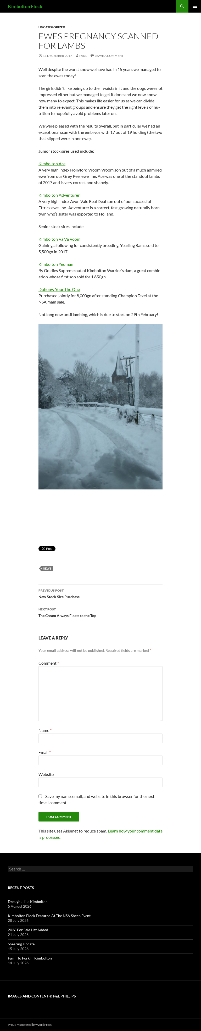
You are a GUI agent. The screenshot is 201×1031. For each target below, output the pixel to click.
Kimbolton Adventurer (59, 194)
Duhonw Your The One (59, 289)
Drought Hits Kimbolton (28, 901)
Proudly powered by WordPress (30, 1025)
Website (46, 774)
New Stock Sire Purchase (59, 593)
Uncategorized (51, 27)
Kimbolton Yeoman (55, 264)
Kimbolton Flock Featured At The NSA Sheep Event (49, 915)
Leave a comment (109, 56)
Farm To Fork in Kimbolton (30, 958)
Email (44, 752)
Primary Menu (194, 6)
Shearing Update (21, 944)
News (47, 568)
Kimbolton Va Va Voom (59, 238)
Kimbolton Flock (25, 6)
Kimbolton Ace (51, 163)
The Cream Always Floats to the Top (67, 612)
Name (45, 730)
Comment (48, 662)
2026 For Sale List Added (28, 930)
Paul (83, 56)
